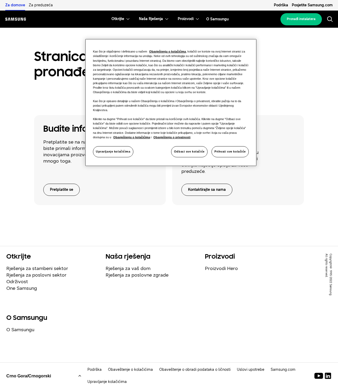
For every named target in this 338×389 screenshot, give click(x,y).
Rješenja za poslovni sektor (36, 275)
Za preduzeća (41, 5)
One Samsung (21, 288)
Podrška (281, 5)
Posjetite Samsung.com (312, 5)
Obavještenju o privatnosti (171, 137)
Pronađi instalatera (301, 19)
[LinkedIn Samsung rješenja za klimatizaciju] (328, 375)
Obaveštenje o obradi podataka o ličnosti (195, 369)
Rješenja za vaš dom (128, 268)
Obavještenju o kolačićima (167, 51)
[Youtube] (319, 375)
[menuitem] (117, 19)
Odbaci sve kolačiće (189, 151)
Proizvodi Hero (221, 268)
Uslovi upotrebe (250, 369)
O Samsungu (20, 330)
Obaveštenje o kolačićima (130, 369)
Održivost (17, 281)
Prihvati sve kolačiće (230, 151)
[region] (171, 102)
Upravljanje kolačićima (113, 151)
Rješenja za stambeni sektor (37, 268)
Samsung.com (283, 369)
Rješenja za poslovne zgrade (137, 275)
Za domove (15, 5)
